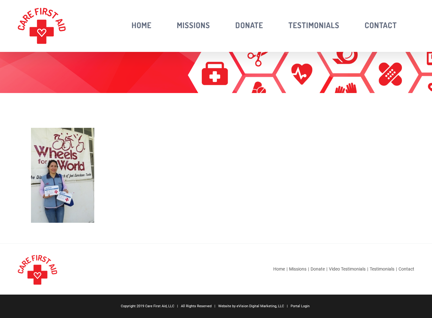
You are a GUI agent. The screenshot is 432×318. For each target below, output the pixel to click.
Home (279, 268)
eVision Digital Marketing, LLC (260, 306)
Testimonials (382, 268)
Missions (297, 268)
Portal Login (300, 306)
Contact (406, 268)
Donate (318, 268)
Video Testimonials (347, 268)
